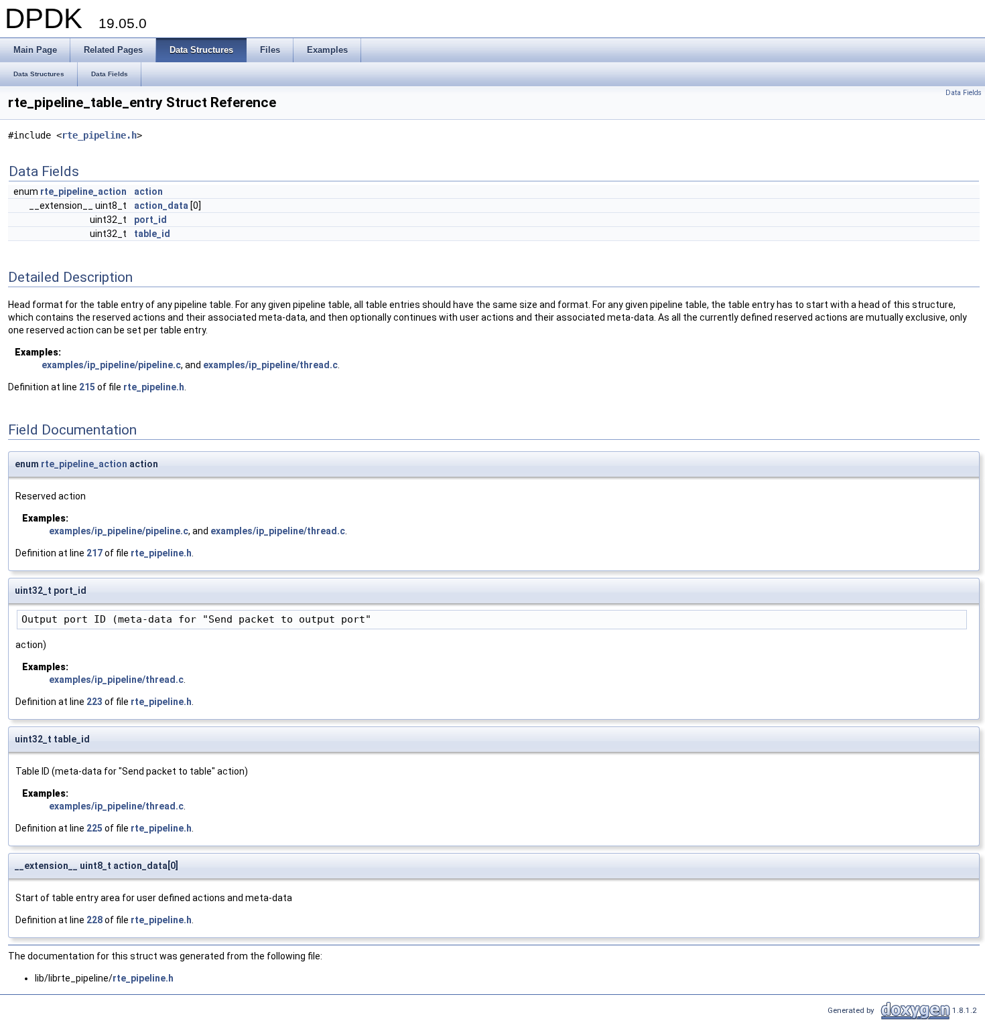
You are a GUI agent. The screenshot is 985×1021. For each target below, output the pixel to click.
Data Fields (963, 92)
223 (94, 701)
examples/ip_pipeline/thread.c (270, 365)
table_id (152, 233)
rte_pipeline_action (83, 191)
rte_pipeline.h (99, 135)
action (148, 191)
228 (94, 920)
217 (94, 553)
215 (87, 387)
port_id (150, 219)
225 (94, 828)
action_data (161, 205)
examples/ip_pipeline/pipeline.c (111, 365)
